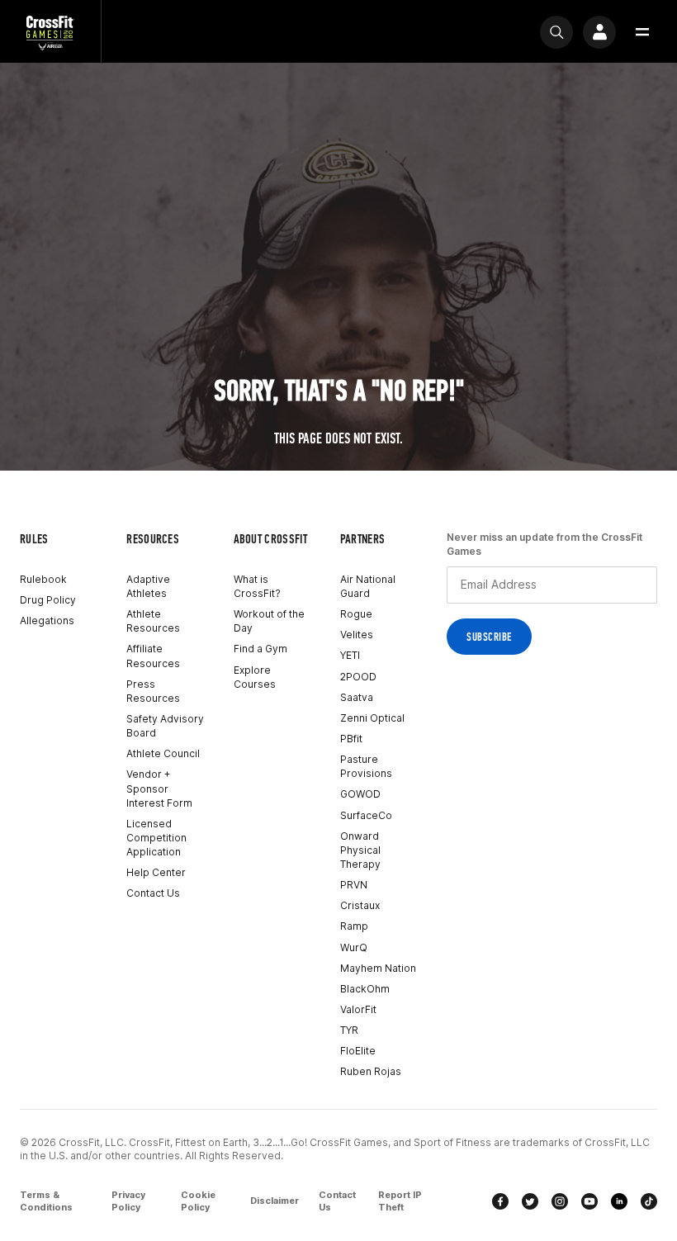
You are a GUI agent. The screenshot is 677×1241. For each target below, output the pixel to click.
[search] (556, 32)
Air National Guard (367, 586)
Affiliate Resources (153, 655)
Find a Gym (260, 648)
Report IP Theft (400, 1201)
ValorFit (358, 1009)
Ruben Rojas (370, 1071)
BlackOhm (365, 989)
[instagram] (560, 1201)
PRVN (353, 885)
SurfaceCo (366, 815)
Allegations (47, 620)
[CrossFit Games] (50, 31)
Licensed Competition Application (156, 837)
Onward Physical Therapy (360, 850)
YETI (350, 655)
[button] (642, 32)
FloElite (358, 1050)
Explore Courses (255, 677)
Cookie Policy (198, 1201)
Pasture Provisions (366, 766)
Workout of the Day (269, 621)
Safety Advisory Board (165, 726)
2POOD (358, 676)
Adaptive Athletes (148, 586)
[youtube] (589, 1201)
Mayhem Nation (378, 968)
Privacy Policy (128, 1201)
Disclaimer (274, 1200)
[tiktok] (649, 1201)
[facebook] (500, 1201)
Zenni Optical (372, 718)
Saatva (356, 697)
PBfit (351, 738)
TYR (349, 1030)
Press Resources (153, 691)
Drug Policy (48, 600)
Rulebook (43, 579)
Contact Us (153, 893)
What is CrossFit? (257, 586)
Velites (356, 634)
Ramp (354, 926)
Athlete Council (163, 753)
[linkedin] (619, 1201)
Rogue (356, 614)
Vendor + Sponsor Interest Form (159, 788)
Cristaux (360, 905)
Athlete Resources (153, 621)
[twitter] (530, 1201)
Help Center (156, 872)
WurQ (353, 947)
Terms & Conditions (46, 1201)
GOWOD (360, 794)
